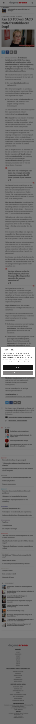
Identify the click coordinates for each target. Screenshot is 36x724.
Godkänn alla (18, 367)
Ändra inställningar (18, 373)
